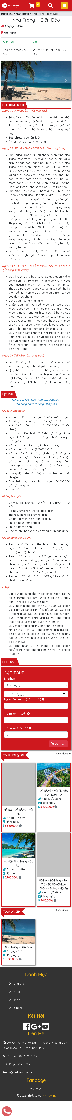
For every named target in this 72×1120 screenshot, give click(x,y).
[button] (6, 80)
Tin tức (15, 991)
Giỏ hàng (17, 1007)
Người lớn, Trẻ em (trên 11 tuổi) (23, 699)
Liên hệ (39, 50)
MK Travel (36, 1089)
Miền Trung (22, 13)
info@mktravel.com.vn (19, 1072)
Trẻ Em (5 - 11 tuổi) (15, 713)
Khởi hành (10, 678)
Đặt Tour (60, 743)
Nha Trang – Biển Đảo (18, 947)
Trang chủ (7, 13)
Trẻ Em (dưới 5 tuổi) (16, 728)
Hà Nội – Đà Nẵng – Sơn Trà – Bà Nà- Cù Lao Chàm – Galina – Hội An (53, 884)
